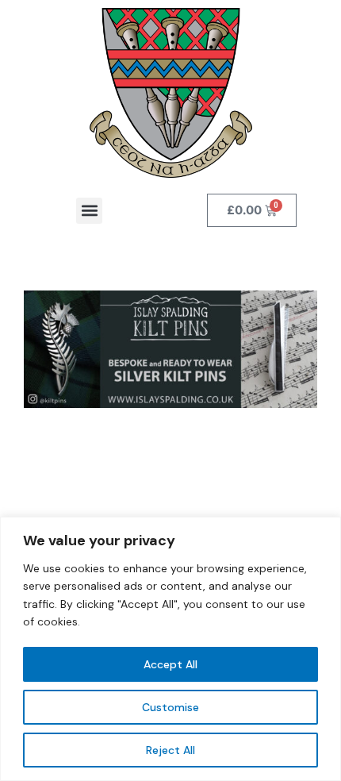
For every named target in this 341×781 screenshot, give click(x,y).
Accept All (170, 664)
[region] (170, 649)
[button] (89, 211)
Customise (170, 707)
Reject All (170, 750)
